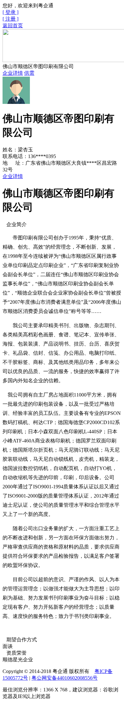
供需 (29, 73)
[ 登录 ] (10, 12)
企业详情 (13, 73)
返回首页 (13, 25)
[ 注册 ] (10, 19)
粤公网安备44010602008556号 (64, 678)
